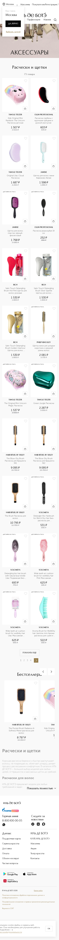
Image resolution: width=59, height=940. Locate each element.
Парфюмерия (33, 20)
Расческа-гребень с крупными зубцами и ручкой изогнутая (44, 120)
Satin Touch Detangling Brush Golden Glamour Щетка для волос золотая (15, 348)
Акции (33, 849)
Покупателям (38, 5)
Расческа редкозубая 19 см (44, 232)
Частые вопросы (10, 863)
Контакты (35, 858)
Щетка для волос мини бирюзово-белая (44, 177)
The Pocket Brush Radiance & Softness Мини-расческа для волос (22, 730)
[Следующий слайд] (51, 671)
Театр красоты (37, 854)
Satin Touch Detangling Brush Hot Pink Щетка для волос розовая (15, 290)
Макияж (47, 20)
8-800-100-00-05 (12, 820)
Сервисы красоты (10, 844)
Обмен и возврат (10, 858)
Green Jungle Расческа (43, 403)
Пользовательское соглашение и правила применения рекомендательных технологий (28, 903)
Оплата (5, 854)
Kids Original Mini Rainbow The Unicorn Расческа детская (15, 120)
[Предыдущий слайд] (43, 671)
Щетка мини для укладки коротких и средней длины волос (44, 348)
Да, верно (13, 24)
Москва (10, 4)
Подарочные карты (11, 839)
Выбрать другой (13, 32)
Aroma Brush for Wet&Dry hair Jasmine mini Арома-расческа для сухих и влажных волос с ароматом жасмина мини (43, 633)
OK (49, 929)
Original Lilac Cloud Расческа (15, 177)
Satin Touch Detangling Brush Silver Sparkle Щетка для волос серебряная (44, 290)
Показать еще (29, 653)
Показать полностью (40, 788)
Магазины (25, 5)
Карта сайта (38, 891)
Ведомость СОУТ (8, 908)
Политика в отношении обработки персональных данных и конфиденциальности (23, 897)
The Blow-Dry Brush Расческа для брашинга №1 (15, 460)
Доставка (7, 849)
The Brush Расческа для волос (15, 517)
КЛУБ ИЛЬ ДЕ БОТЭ (40, 839)
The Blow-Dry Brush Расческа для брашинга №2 (44, 460)
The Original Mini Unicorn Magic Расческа (15, 404)
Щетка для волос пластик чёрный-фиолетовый (16, 233)
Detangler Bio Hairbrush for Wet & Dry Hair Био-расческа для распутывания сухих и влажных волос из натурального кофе (44, 518)
